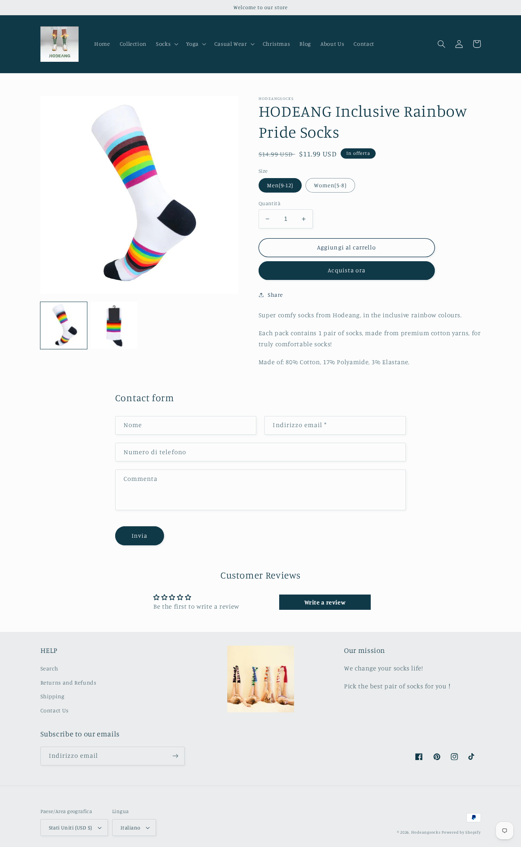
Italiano (130, 827)
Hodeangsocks (426, 832)
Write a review (325, 602)
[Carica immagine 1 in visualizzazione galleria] (63, 325)
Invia (139, 535)
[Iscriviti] (175, 756)
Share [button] (275, 294)
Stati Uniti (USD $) (70, 827)
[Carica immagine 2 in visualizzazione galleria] (114, 325)
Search (49, 668)
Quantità (269, 203)
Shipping (52, 696)
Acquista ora (346, 270)
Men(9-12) (280, 185)
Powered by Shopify (461, 832)
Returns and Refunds (68, 682)
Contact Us (54, 710)
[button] (166, 43)
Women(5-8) (330, 185)
